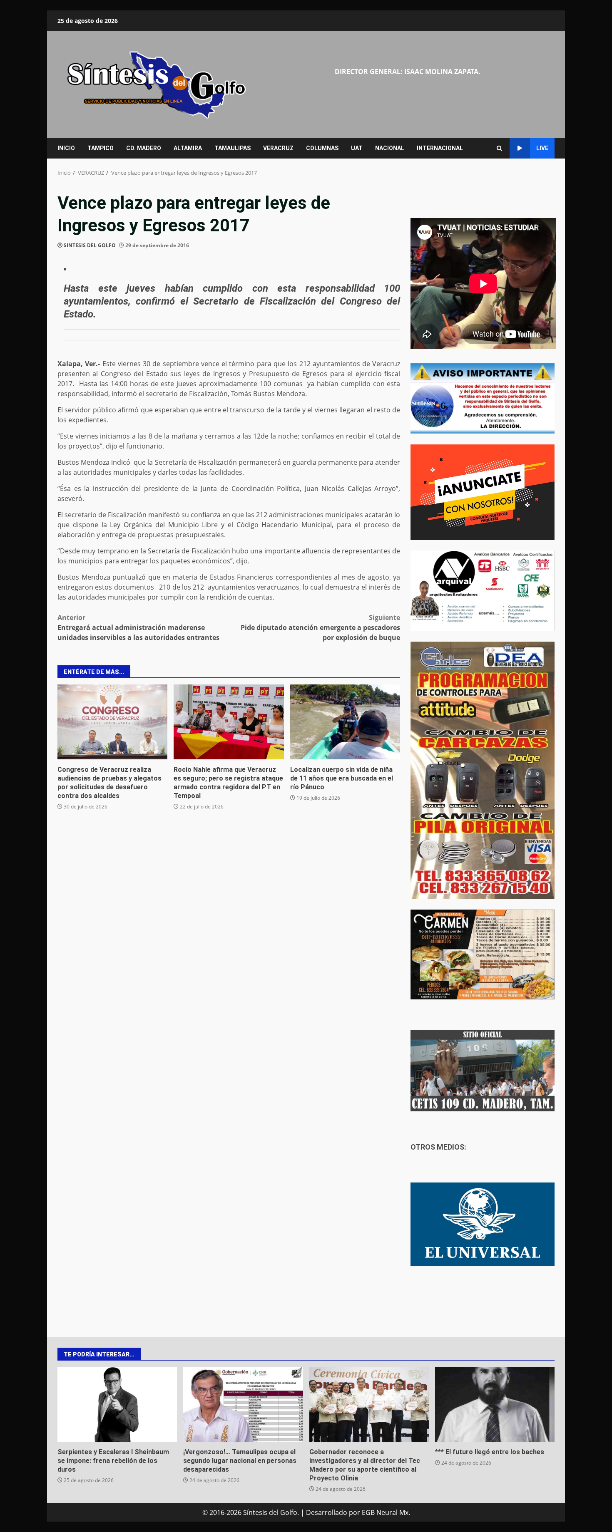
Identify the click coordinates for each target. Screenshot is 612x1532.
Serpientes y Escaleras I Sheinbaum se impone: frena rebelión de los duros (117, 1404)
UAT (357, 148)
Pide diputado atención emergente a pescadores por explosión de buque (320, 627)
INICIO (66, 148)
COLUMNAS (322, 148)
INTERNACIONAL (440, 148)
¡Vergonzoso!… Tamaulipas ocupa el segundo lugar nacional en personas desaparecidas (243, 1404)
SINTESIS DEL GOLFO (90, 245)
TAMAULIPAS (232, 148)
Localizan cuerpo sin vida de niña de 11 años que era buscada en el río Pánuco (345, 721)
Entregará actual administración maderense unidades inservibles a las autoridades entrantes (138, 627)
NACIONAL (389, 148)
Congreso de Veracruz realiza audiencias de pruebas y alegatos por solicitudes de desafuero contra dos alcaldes (112, 721)
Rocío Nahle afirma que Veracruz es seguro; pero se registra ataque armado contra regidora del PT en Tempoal (229, 721)
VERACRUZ (278, 148)
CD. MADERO (143, 148)
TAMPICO (100, 148)
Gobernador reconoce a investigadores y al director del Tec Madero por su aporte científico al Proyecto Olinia (369, 1404)
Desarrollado (326, 1512)
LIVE (542, 148)
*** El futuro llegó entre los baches (495, 1404)
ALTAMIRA (188, 148)
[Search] (499, 148)
